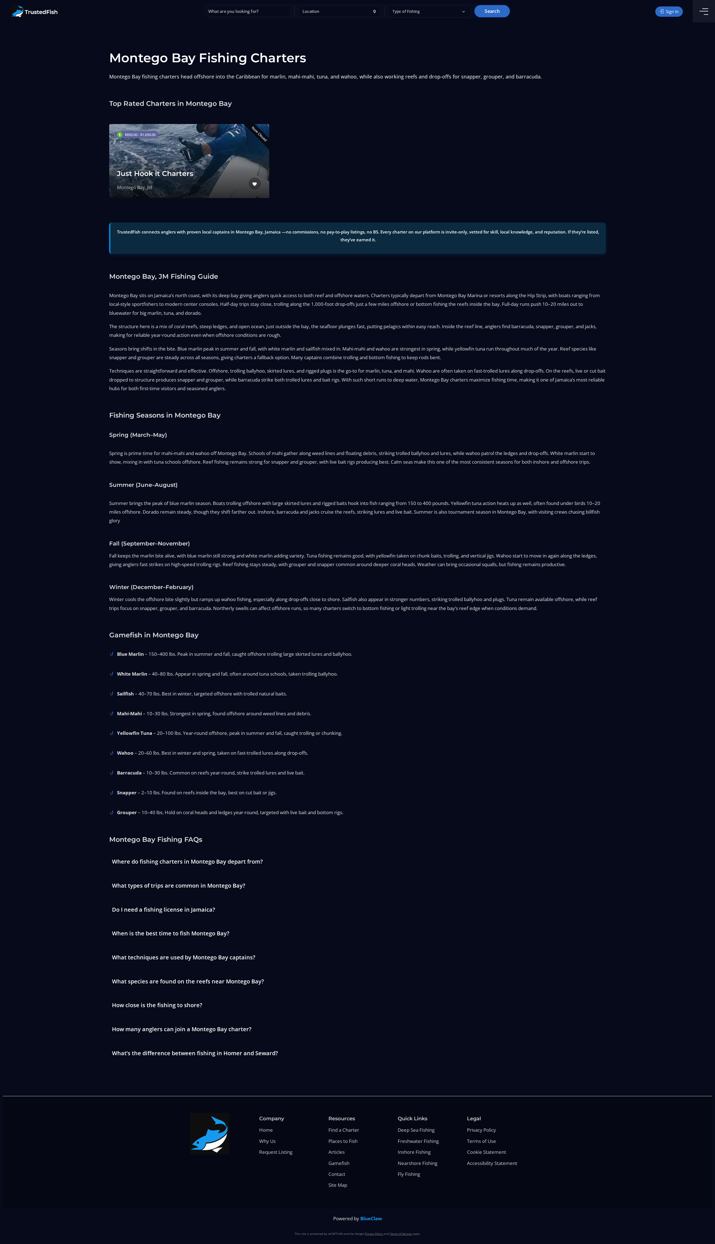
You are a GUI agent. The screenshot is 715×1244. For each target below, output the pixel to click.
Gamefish (338, 1163)
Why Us (267, 1141)
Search (492, 11)
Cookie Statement (486, 1152)
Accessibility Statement (492, 1163)
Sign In (672, 11)
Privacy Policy (481, 1130)
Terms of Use (481, 1141)
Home (266, 1130)
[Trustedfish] (34, 11)
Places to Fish (343, 1141)
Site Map (337, 1185)
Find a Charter (343, 1130)
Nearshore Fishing (417, 1163)
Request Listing (275, 1152)
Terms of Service (401, 1234)
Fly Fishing (409, 1174)
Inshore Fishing (414, 1152)
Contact (336, 1174)
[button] (430, 11)
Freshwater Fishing (418, 1141)
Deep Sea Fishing (416, 1130)
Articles (336, 1152)
